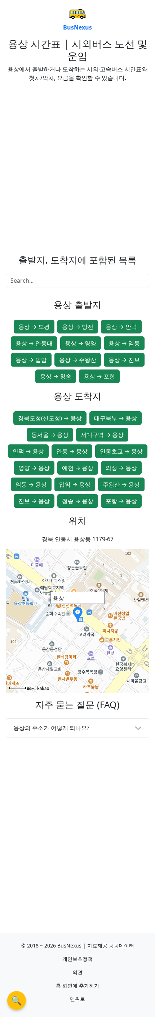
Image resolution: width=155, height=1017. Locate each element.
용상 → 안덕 (121, 327)
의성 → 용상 (121, 468)
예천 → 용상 (77, 468)
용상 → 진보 (124, 360)
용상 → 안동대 (34, 343)
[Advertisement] (77, 165)
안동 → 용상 (72, 451)
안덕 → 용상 (28, 451)
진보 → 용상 (34, 501)
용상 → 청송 (55, 376)
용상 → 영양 (80, 343)
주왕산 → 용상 (121, 484)
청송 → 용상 (77, 501)
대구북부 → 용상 (115, 418)
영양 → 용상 (34, 468)
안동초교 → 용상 (121, 451)
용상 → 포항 (99, 376)
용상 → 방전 (77, 327)
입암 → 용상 (74, 484)
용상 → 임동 (124, 343)
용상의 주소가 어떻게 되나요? (51, 728)
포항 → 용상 (121, 501)
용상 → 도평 (34, 327)
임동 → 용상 (31, 484)
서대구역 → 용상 (102, 435)
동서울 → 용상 (49, 435)
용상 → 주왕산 (77, 360)
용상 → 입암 (31, 360)
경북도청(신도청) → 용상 (50, 418)
